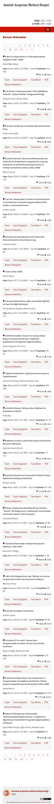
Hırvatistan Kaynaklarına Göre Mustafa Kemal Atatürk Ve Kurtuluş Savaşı (23, 238)
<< (6, 45)
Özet (7, 79)
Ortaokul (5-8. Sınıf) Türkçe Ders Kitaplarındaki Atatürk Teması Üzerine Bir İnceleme (23, 643)
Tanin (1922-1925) (13, 271)
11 (16, 49)
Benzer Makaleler (13, 84)
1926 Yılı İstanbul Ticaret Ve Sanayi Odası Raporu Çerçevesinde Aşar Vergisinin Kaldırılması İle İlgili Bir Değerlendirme (24, 338)
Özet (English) (20, 79)
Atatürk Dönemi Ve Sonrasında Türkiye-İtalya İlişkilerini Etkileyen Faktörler (26, 477)
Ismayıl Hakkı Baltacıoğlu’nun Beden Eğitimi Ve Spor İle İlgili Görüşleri (26, 302)
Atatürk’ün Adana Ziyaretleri (19, 610)
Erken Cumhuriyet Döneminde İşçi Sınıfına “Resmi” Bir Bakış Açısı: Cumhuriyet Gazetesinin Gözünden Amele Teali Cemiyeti (27, 511)
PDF (46, 79)
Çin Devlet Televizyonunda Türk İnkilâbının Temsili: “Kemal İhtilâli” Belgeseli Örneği (25, 93)
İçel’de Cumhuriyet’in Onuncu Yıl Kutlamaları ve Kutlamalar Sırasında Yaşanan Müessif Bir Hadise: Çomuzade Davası (26, 202)
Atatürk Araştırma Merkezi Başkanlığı (29, 791)
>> (32, 49)
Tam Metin (36, 79)
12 (21, 49)
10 (10, 49)
